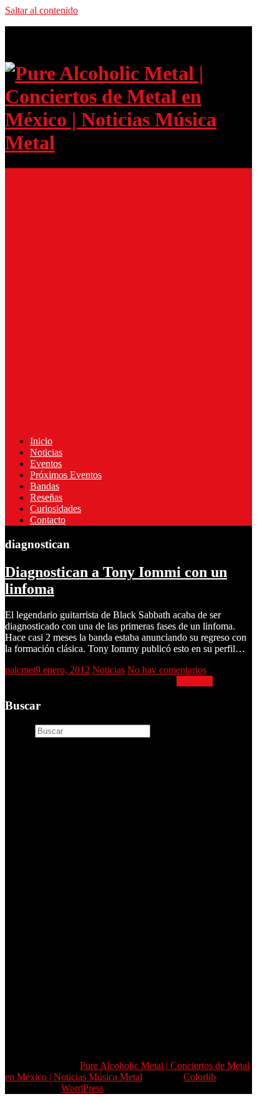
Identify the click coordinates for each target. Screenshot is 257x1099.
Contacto (47, 519)
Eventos (46, 463)
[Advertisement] (128, 297)
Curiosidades (55, 508)
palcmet (20, 670)
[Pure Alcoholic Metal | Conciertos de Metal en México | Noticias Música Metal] (128, 142)
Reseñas (46, 497)
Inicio (41, 441)
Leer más (195, 681)
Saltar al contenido (41, 10)
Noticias (46, 452)
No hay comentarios (166, 670)
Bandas (44, 486)
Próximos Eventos (66, 474)
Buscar (18, 730)
